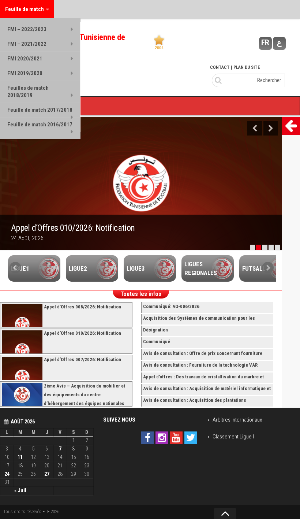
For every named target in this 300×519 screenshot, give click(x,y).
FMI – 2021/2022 (26, 44)
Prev (15, 268)
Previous (254, 128)
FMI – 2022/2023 (26, 29)
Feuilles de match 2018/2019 (28, 92)
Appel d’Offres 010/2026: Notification (73, 228)
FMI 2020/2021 (24, 58)
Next (270, 128)
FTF (45, 511)
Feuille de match (24, 9)
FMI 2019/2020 (24, 73)
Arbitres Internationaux (237, 419)
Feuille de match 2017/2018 (39, 110)
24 (7, 474)
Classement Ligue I (233, 436)
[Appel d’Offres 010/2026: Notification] (141, 184)
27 (46, 474)
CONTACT (220, 67)
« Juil (20, 490)
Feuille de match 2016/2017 (39, 124)
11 (20, 457)
